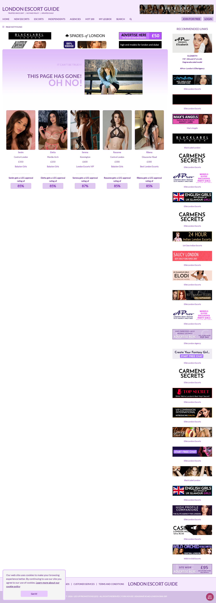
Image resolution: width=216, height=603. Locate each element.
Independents (56, 19)
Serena (85, 152)
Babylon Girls (21, 166)
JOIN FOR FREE (191, 18)
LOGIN (208, 18)
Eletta (53, 152)
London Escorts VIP (85, 166)
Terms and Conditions (111, 584)
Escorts (38, 19)
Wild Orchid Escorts (192, 558)
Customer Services (84, 584)
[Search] (130, 19)
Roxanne (117, 152)
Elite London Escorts (192, 89)
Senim (21, 152)
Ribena (149, 152)
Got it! (34, 593)
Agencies (75, 19)
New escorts (21, 19)
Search (120, 19)
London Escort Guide (30, 9)
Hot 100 (89, 19)
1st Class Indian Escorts (192, 245)
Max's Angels (192, 128)
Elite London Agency (192, 343)
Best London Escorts (149, 166)
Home (6, 19)
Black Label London (192, 147)
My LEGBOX (105, 19)
